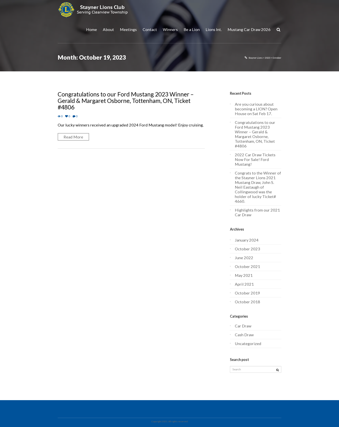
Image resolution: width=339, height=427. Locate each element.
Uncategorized (248, 343)
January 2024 (247, 240)
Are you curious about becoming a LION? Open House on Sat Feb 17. (256, 109)
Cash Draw (244, 334)
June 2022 (244, 257)
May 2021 (244, 275)
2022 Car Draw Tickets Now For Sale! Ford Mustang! (255, 159)
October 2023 (247, 248)
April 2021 (244, 284)
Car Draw (243, 325)
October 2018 (247, 301)
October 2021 (247, 266)
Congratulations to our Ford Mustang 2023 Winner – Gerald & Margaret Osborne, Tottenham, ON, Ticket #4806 (126, 101)
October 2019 (247, 293)
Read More (73, 136)
